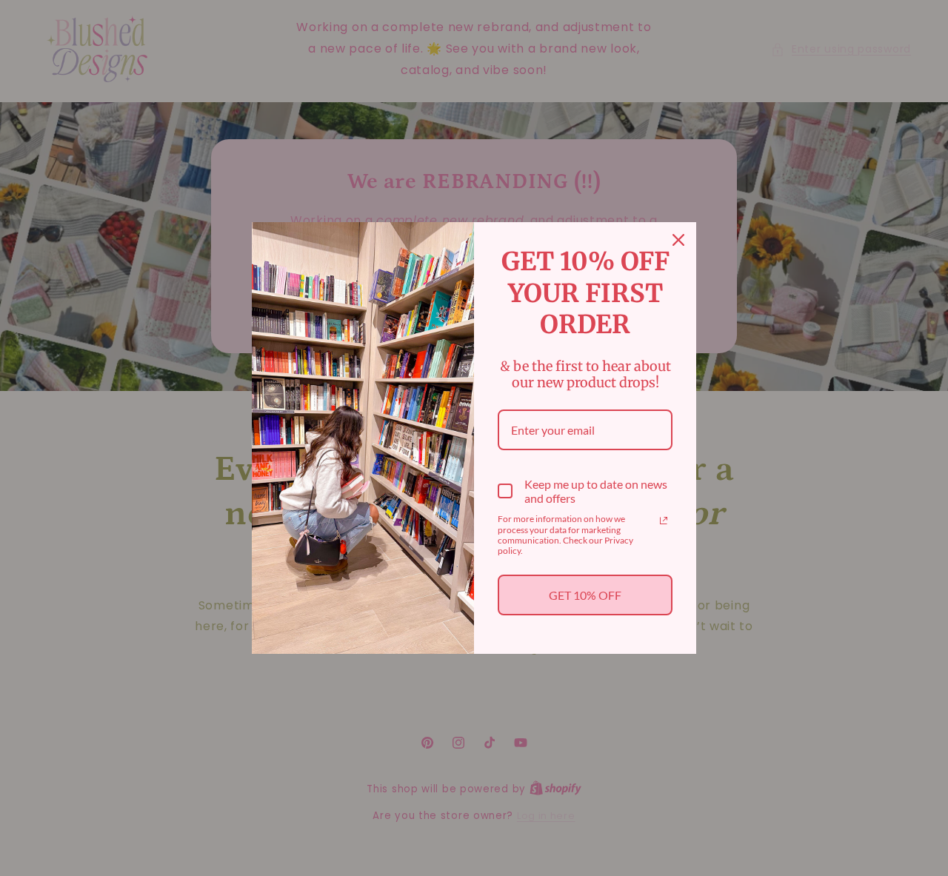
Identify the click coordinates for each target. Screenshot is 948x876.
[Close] (678, 240)
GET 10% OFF (585, 595)
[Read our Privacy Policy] (663, 520)
